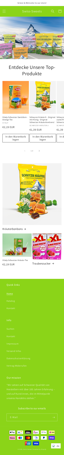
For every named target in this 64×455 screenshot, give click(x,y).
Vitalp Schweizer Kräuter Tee (15, 260)
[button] (4, 11)
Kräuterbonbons (12, 229)
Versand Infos (14, 351)
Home (10, 293)
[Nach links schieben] (24, 150)
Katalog (11, 300)
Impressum (13, 343)
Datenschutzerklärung (18, 358)
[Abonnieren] (53, 417)
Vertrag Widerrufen (17, 365)
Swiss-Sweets (27, 449)
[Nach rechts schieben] (39, 150)
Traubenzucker (41, 263)
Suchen (10, 328)
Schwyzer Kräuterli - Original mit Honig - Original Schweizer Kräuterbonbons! (42, 119)
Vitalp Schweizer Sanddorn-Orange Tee (15, 118)
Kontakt (11, 308)
